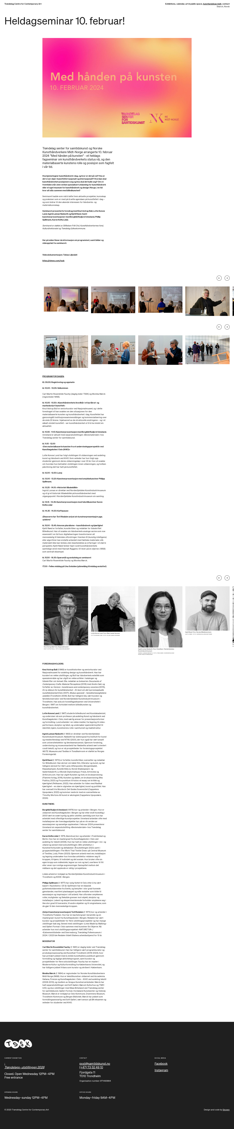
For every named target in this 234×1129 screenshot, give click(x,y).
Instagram (161, 1070)
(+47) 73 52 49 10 (91, 1067)
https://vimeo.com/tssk (53, 261)
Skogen (226, 1110)
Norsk (227, 7)
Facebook (161, 1063)
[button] (219, 278)
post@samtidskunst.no (94, 1063)
